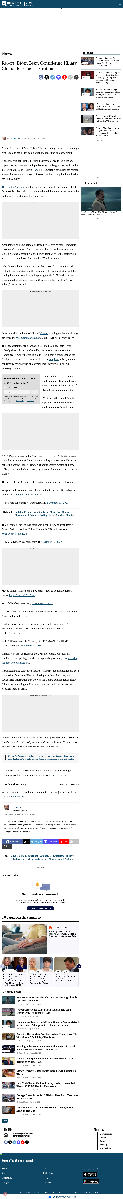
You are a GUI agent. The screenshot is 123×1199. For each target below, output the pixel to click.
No (15, 387)
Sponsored (46, 1182)
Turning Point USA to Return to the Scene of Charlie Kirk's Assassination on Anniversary (46, 1048)
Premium (5, 1168)
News (7, 53)
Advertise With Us (105, 1148)
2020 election (18, 855)
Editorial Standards (106, 1134)
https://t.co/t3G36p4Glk (14, 533)
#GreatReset (15, 632)
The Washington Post (13, 186)
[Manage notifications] (5, 1194)
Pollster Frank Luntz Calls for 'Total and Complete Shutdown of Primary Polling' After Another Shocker (45, 513)
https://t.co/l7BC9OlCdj (29, 494)
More (17, 814)
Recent (25, 814)
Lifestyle (5, 1182)
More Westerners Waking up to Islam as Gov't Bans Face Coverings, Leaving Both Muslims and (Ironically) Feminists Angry (108, 77)
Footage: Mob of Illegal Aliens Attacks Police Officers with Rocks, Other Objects (108, 118)
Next (5, 1121)
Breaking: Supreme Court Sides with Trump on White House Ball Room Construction (107, 62)
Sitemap (67, 1192)
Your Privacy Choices (64, 1196)
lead (35, 169)
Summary (9, 814)
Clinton (44, 333)
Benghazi (54, 359)
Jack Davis (16, 807)
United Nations (64, 858)
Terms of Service (75, 1192)
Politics (38, 858)
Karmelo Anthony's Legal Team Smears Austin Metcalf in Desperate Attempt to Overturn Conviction (108, 93)
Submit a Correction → (69, 784)
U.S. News (49, 858)
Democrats (45, 855)
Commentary (7, 1177)
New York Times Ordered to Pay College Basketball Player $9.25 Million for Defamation (45, 1085)
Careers (102, 1141)
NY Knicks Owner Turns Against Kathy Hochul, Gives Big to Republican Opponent (108, 106)
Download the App (90, 1168)
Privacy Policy (20, 401)
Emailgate (58, 855)
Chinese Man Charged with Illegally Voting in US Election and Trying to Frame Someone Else (108, 132)
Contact (33, 814)
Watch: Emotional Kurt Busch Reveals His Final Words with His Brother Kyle (43, 1011)
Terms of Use (30, 401)
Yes (8, 387)
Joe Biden (26, 858)
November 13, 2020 (57, 502)
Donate (45, 1177)
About (44, 1168)
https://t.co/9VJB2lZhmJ (22, 595)
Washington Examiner (28, 337)
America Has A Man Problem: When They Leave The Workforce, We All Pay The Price (47, 1036)
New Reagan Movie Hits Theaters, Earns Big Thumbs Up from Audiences (100, 213)
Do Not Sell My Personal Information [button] (92, 1192)
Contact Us (103, 1137)
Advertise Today (60, 774)
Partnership (103, 1145)
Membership (47, 1172)
